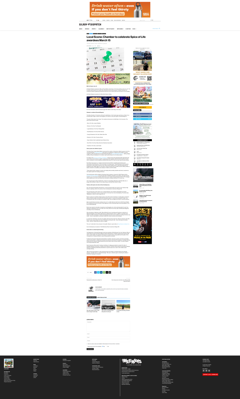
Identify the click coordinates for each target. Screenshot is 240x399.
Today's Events (65, 372)
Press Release (6, 376)
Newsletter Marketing (126, 384)
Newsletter (6, 372)
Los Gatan (164, 377)
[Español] (98, 20)
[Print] (110, 272)
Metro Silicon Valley (166, 365)
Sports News (65, 364)
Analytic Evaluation (125, 383)
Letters (34, 377)
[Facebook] (151, 20)
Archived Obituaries (96, 361)
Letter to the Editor (7, 375)
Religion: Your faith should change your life (145, 196)
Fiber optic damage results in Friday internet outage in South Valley (143, 178)
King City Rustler (165, 375)
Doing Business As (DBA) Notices (128, 371)
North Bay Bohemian (166, 366)
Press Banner (164, 379)
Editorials (35, 376)
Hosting (123, 378)
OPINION (35, 373)
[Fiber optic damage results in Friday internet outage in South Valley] (93, 304)
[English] (97, 20)
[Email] (107, 272)
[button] (157, 28)
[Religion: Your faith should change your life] (135, 197)
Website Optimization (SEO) (127, 379)
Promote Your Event (66, 375)
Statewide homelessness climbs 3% (94, 280)
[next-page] (89, 314)
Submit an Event (66, 373)
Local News (99, 33)
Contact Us (6, 374)
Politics (34, 370)
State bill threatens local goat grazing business (145, 201)
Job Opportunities (206, 360)
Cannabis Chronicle (166, 390)
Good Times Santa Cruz (166, 364)
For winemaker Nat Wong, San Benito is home (145, 191)
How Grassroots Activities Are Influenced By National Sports (121, 280)
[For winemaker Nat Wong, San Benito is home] (123, 304)
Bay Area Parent (165, 387)
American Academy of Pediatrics (100, 157)
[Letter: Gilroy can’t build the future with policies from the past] (108, 304)
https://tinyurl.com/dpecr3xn (123, 224)
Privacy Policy (6, 377)
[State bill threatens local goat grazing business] (135, 202)
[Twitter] (98, 272)
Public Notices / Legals (126, 368)
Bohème (163, 388)
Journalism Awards (206, 361)
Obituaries (94, 360)
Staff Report (89, 45)
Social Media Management (127, 380)
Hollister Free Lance (166, 374)
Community (95, 33)
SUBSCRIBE (6, 368)
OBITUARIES (94, 359)
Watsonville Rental (95, 369)
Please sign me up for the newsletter (95, 346)
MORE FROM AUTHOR (102, 297)
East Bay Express (165, 363)
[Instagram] (152, 20)
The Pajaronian (165, 382)
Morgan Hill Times (165, 378)
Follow (149, 116)
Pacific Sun (164, 368)
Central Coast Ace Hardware (97, 367)
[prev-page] (87, 314)
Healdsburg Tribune (166, 373)
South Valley (164, 392)
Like (150, 113)
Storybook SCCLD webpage (92, 175)
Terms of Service (7, 379)
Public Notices (36, 361)
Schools (34, 369)
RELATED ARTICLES (91, 297)
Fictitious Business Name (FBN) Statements (130, 370)
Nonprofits (104, 33)
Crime (34, 368)
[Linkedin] (101, 272)
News (88, 33)
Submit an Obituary (96, 363)
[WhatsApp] (104, 272)
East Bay (164, 391)
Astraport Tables (95, 368)
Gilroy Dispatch (165, 372)
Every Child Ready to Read (117, 153)
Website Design (125, 376)
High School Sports (66, 365)
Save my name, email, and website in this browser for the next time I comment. (104, 343)
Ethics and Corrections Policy (9, 380)
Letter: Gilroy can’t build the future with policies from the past (145, 185)
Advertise (35, 360)
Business (91, 33)
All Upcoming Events (67, 371)
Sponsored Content (125, 381)
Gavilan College (66, 367)
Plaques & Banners (7, 381)
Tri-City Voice (164, 383)
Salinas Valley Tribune (166, 380)
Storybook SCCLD (98, 152)
